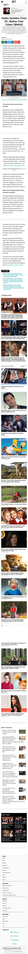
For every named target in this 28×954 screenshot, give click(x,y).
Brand (4, 903)
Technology (5, 867)
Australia (4, 916)
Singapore (5, 921)
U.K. (3, 923)
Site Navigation (6, 908)
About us (4, 901)
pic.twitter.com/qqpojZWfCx (16, 165)
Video (4, 879)
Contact (4, 910)
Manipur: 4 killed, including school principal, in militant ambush (9, 732)
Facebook (15, 932)
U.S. (3, 926)
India (3, 858)
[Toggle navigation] (2, 2)
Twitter (15, 936)
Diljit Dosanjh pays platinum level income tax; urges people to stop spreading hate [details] (13, 275)
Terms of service (7, 892)
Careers (4, 905)
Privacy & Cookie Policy (8, 895)
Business (4, 865)
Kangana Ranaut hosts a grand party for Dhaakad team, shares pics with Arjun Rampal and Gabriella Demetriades (13, 287)
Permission (5, 888)
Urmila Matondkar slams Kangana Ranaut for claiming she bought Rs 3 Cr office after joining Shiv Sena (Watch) (13, 281)
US (3, 860)
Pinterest (15, 940)
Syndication (5, 890)
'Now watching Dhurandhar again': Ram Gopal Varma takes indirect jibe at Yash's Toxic (14, 337)
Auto (3, 875)
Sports (4, 870)
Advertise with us (7, 885)
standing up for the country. (15, 265)
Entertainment (6, 872)
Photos (4, 877)
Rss (15, 944)
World (4, 863)
